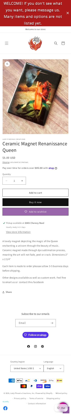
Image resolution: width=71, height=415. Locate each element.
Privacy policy (20, 398)
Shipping (5, 162)
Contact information (37, 403)
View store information (18, 231)
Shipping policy (53, 398)
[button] (6, 43)
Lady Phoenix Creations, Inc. (22, 393)
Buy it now (35, 202)
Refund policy (61, 393)
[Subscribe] (52, 323)
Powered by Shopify (44, 393)
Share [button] (9, 291)
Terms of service (36, 398)
